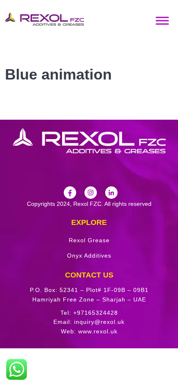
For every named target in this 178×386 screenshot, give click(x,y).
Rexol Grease (89, 240)
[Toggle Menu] (162, 20)
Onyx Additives (89, 255)
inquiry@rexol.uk (99, 321)
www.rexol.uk (98, 331)
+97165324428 (95, 312)
